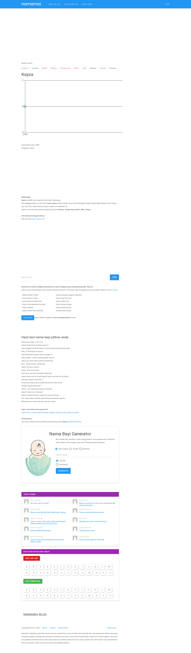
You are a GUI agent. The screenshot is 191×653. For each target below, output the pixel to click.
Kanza (28, 412)
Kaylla (46, 412)
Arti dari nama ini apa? (40, 503)
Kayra (64, 412)
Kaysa (34, 412)
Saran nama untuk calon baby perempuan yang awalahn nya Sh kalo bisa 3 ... (48, 522)
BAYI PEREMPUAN (71, 4)
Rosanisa (25, 68)
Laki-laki (62, 461)
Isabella (103, 68)
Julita (84, 68)
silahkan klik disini (75, 422)
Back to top (111, 628)
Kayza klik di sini (38, 219)
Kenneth (35, 68)
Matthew (93, 68)
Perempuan (63, 464)
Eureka (76, 68)
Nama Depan (63, 449)
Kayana (58, 412)
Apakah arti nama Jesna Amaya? (93, 521)
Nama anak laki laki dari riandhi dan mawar (48, 512)
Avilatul (44, 68)
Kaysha (40, 412)
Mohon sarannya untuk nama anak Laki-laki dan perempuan (97, 504)
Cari (114, 277)
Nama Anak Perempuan (41, 531)
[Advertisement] (70, 31)
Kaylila (76, 412)
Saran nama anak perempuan (91, 512)
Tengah (75, 449)
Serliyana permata (87, 531)
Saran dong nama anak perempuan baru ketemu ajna (47, 541)
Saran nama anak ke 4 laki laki (91, 540)
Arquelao (112, 68)
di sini (114, 290)
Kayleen (52, 412)
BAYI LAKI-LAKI (54, 4)
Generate (63, 470)
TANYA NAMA (87, 4)
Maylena (54, 68)
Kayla (23, 412)
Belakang (86, 449)
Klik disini (28, 318)
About (44, 628)
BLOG (167, 4)
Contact (53, 628)
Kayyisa (70, 412)
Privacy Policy (63, 628)
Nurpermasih (65, 68)
